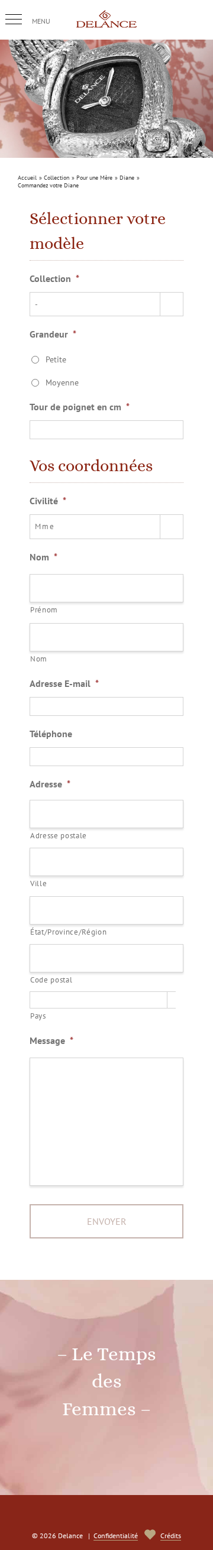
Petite (56, 359)
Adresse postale (58, 836)
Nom (43, 557)
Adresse (50, 784)
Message (51, 1040)
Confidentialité (115, 1535)
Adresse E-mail (64, 683)
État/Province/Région (68, 932)
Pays (38, 1016)
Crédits (170, 1535)
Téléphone (51, 734)
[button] (13, 19)
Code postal (51, 980)
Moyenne (62, 382)
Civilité (48, 501)
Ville (38, 883)
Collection (54, 278)
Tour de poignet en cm (80, 407)
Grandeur (53, 334)
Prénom (44, 610)
